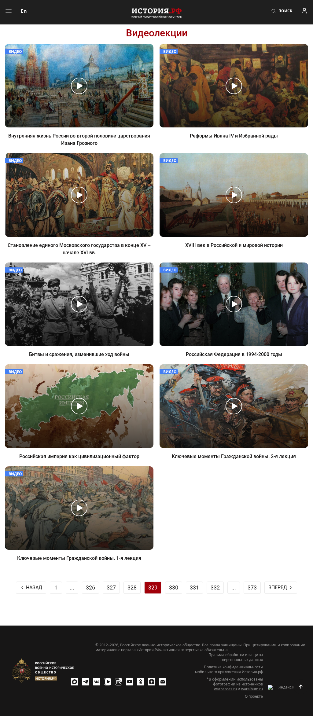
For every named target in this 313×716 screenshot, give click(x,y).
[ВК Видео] (107, 681)
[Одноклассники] (140, 681)
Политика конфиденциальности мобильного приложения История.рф (229, 669)
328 (132, 587)
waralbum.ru (252, 689)
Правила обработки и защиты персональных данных (235, 657)
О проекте (254, 696)
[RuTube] (118, 681)
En (24, 11)
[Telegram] (85, 681)
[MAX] (74, 681)
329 (152, 587)
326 (90, 587)
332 (215, 587)
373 (252, 587)
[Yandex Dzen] (151, 681)
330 (173, 587)
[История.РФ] (156, 12)
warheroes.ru (225, 689)
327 (111, 587)
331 (194, 587)
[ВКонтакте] (96, 681)
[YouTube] (129, 681)
